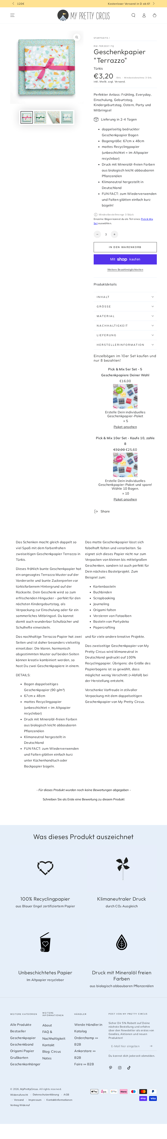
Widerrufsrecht (19, 1094)
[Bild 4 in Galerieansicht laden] (67, 117)
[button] (133, 15)
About (47, 1025)
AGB (66, 1094)
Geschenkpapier (23, 1038)
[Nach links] (13, 3)
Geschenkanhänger (25, 1064)
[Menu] (12, 15)
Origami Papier (22, 1051)
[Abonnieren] (152, 1046)
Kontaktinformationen (59, 1099)
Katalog (80, 1031)
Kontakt (48, 1045)
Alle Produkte (20, 1025)
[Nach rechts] (153, 3)
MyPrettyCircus (29, 1089)
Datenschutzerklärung (46, 1094)
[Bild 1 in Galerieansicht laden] (27, 117)
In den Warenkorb (125, 247)
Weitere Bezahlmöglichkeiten (125, 269)
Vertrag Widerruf (20, 1105)
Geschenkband (22, 1044)
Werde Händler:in (88, 1025)
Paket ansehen (125, 427)
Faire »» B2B (84, 1064)
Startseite (101, 38)
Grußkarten (19, 1058)
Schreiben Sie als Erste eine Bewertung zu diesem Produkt (83, 799)
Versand (120, 81)
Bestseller (18, 1031)
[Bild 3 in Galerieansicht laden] (53, 117)
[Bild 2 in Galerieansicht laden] (40, 117)
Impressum (35, 1099)
